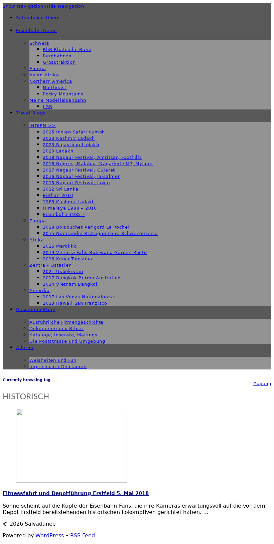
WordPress (49, 535)
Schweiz (39, 43)
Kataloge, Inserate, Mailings (63, 334)
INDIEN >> (42, 125)
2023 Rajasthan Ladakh (71, 144)
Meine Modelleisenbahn (57, 100)
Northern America (50, 81)
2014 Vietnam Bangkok (71, 284)
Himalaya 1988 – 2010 (70, 208)
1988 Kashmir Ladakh (69, 201)
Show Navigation (23, 6)
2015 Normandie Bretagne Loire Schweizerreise (100, 233)
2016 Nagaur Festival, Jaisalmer (81, 176)
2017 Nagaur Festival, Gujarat (79, 170)
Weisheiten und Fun (52, 360)
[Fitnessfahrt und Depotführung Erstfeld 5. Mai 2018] (71, 481)
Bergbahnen (57, 55)
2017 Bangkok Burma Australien (82, 277)
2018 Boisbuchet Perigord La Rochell (87, 227)
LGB (47, 106)
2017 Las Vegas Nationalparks (79, 296)
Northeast (54, 87)
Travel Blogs (31, 112)
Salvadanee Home (38, 17)
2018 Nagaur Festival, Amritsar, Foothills (92, 157)
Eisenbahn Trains (36, 30)
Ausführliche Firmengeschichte (66, 322)
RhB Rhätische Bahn (67, 49)
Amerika (39, 290)
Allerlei (24, 347)
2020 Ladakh (58, 151)
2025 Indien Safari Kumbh (74, 131)
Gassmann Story (35, 309)
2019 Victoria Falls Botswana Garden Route (95, 252)
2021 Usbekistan (63, 271)
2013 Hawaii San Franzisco (75, 303)
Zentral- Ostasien (50, 265)
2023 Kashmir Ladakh (69, 138)
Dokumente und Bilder (56, 328)
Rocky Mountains (63, 93)
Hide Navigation (64, 6)
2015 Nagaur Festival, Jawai (76, 182)
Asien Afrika (44, 74)
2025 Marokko (60, 246)
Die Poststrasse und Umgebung (67, 341)
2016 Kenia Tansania (67, 258)
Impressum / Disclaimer (58, 366)
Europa (37, 68)
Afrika (36, 239)
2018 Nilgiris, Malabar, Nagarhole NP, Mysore (98, 163)
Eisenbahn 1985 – (64, 214)
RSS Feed (82, 535)
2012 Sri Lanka (61, 189)
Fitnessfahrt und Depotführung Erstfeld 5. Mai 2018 (76, 493)
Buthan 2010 (58, 195)
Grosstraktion (59, 62)
